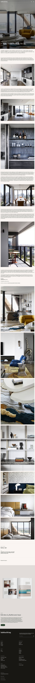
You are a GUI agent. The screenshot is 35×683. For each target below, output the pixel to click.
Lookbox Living (3, 660)
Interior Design (9, 552)
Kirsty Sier (5, 41)
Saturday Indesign (21, 657)
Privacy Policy (2, 676)
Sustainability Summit (22, 659)
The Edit (2, 645)
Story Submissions (3, 679)
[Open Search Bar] (31, 1)
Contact (2, 651)
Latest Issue (20, 642)
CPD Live (20, 658)
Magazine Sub (21, 644)
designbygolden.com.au (4, 279)
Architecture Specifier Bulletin (22, 660)
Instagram (20, 650)
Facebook (20, 651)
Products (2, 644)
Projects (2, 642)
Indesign (2, 659)
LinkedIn (20, 652)
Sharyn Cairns (6, 553)
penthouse (2, 553)
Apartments (2, 41)
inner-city (5, 552)
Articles (2, 643)
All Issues (20, 643)
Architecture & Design (3, 657)
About (1, 650)
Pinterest (20, 653)
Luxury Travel (2, 658)
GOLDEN (2, 552)
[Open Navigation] (33, 1)
